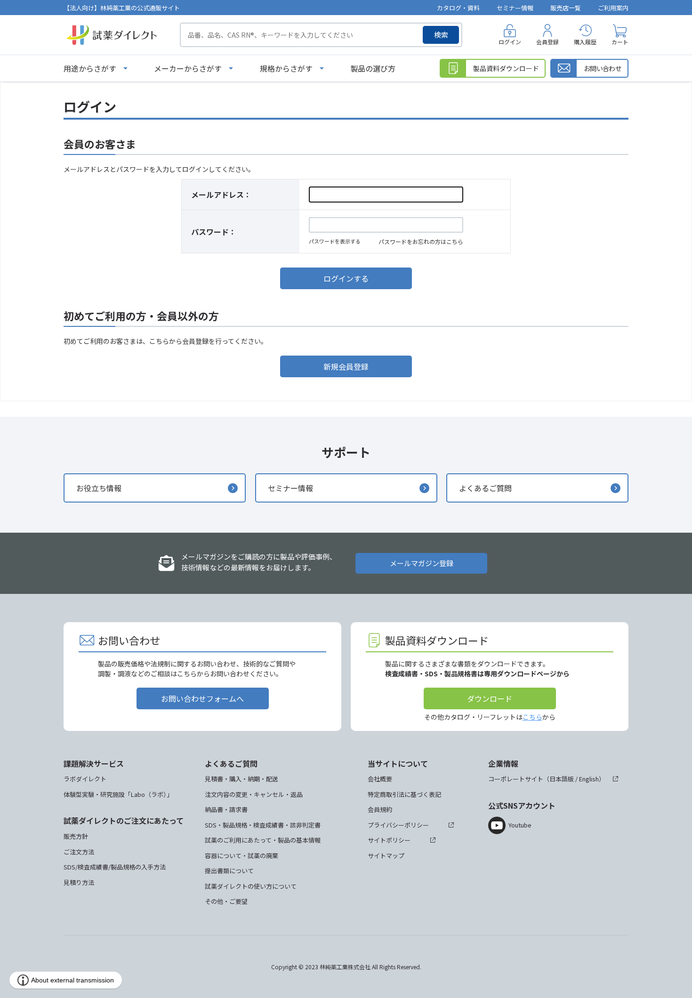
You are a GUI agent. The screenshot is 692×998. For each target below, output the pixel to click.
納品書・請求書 (226, 809)
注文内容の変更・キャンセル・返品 (254, 794)
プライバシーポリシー (398, 824)
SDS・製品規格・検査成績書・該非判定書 (263, 824)
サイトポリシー (389, 840)
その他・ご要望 (226, 901)
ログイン (510, 42)
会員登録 (547, 42)
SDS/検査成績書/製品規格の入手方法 (115, 866)
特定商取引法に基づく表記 (404, 794)
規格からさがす (286, 68)
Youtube (519, 824)
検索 (441, 35)
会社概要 (380, 778)
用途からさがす (90, 68)
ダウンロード (489, 698)
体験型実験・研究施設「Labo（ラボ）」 (118, 794)
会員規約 (380, 809)
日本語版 (561, 778)
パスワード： (213, 231)
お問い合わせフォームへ (202, 698)
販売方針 (76, 836)
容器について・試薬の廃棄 (241, 855)
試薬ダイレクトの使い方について (251, 886)
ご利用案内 (613, 7)
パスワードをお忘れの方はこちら (420, 241)
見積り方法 (79, 882)
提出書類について (229, 870)
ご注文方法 (79, 851)
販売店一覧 (565, 7)
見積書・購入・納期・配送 (241, 778)
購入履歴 (585, 42)
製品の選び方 (372, 68)
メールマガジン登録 (421, 563)
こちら (532, 717)
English (589, 778)
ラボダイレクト (85, 778)
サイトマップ (386, 855)
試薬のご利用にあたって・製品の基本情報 (263, 840)
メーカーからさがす (188, 68)
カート (620, 42)
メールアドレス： (221, 194)
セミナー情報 (515, 7)
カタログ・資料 (458, 7)
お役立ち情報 (98, 488)
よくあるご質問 (485, 488)
